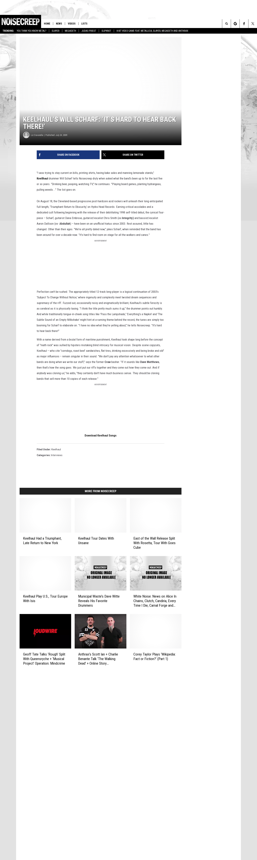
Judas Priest (88, 30)
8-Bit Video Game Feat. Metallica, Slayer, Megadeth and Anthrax (152, 30)
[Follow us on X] (252, 23)
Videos (72, 23)
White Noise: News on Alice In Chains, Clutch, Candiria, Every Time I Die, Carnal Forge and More (154, 601)
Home (47, 23)
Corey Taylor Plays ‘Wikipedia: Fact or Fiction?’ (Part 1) (154, 656)
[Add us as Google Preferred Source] (235, 23)
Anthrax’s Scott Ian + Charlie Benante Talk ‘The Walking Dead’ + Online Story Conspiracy (98, 659)
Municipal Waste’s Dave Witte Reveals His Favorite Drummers (99, 601)
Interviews (56, 455)
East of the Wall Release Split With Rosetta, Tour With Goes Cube (154, 543)
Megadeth (70, 30)
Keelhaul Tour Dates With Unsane (96, 540)
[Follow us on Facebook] (244, 23)
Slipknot (106, 30)
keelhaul (56, 449)
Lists (84, 23)
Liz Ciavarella (37, 135)
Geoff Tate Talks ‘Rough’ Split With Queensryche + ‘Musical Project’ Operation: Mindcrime (44, 658)
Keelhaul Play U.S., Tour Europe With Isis (45, 598)
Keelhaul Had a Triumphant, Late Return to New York (42, 540)
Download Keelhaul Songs (100, 435)
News (59, 23)
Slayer (55, 30)
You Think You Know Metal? (31, 30)
